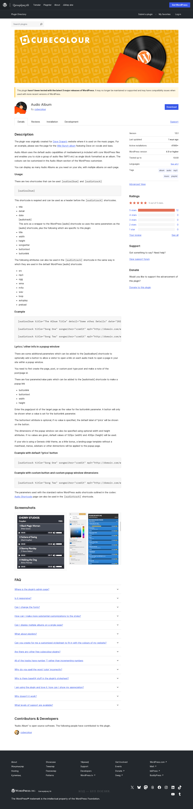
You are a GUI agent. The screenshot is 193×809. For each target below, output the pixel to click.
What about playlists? (26, 634)
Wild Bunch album (66, 145)
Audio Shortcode (23, 496)
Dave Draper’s (60, 141)
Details (21, 121)
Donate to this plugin (140, 287)
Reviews (35, 121)
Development (71, 121)
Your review (135, 235)
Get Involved (121, 762)
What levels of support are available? (34, 705)
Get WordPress (179, 5)
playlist (174, 176)
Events (118, 766)
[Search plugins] (41, 24)
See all (175, 235)
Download (172, 107)
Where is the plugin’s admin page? (32, 589)
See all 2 (174, 164)
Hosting (15, 771)
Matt (153, 766)
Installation (52, 121)
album (161, 170)
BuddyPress (157, 775)
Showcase (51, 762)
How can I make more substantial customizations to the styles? (48, 616)
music (166, 176)
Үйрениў (85, 762)
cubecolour (40, 109)
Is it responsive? (23, 598)
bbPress (155, 771)
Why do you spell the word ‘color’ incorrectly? (38, 669)
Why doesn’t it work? (26, 696)
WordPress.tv (88, 775)
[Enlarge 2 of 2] (117, 516)
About (14, 762)
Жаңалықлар (17, 766)
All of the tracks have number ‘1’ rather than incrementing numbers (49, 660)
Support (174, 121)
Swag (119, 775)
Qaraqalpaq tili (44, 791)
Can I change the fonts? (27, 607)
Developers (86, 771)
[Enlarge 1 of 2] (62, 516)
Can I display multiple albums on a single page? (39, 625)
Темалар (50, 766)
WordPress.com (158, 762)
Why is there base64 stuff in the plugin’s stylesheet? (42, 678)
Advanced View (137, 184)
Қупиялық (16, 775)
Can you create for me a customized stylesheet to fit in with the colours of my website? (61, 642)
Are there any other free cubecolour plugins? (37, 651)
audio (169, 170)
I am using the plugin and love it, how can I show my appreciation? (49, 687)
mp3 (175, 170)
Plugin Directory (18, 14)
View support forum (139, 259)
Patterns (50, 775)
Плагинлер (51, 771)
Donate (120, 771)
